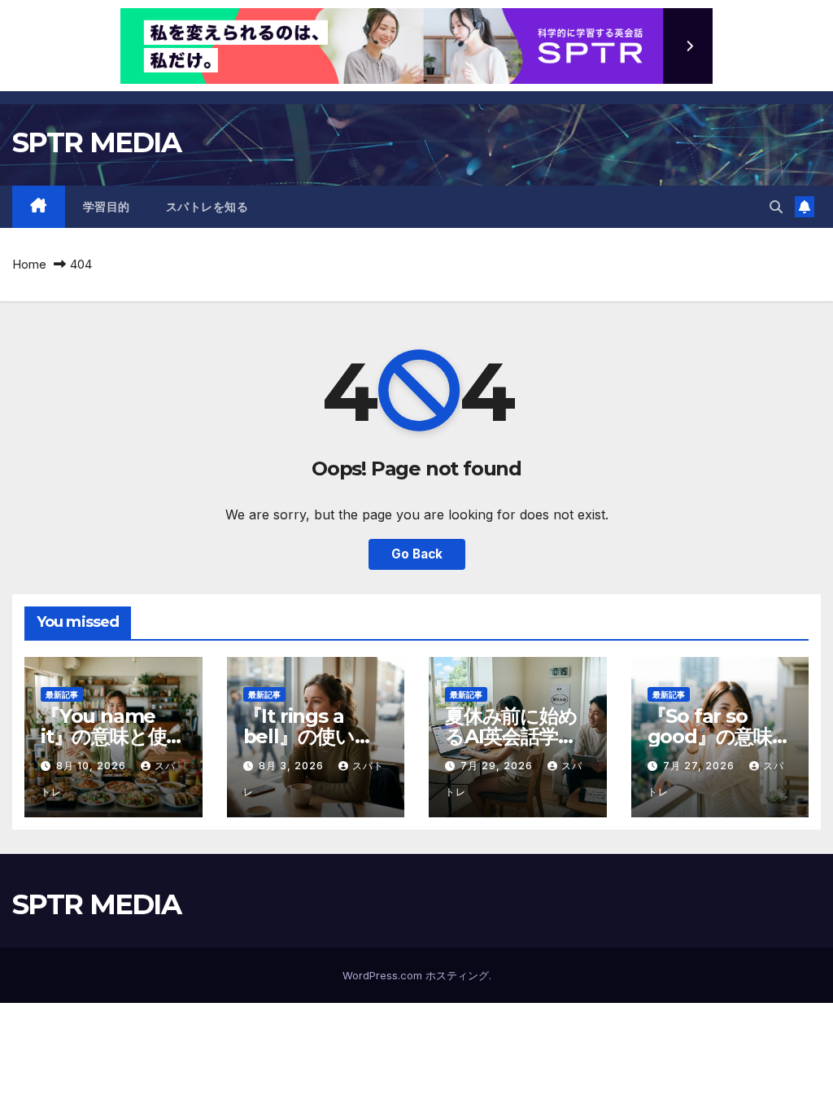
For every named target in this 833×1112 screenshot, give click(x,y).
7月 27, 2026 (700, 766)
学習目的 (106, 206)
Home (29, 264)
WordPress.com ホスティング (415, 975)
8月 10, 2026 (92, 766)
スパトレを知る (207, 206)
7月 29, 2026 (498, 766)
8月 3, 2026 (293, 766)
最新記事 (62, 694)
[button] (776, 207)
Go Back (417, 554)
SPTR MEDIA (96, 142)
